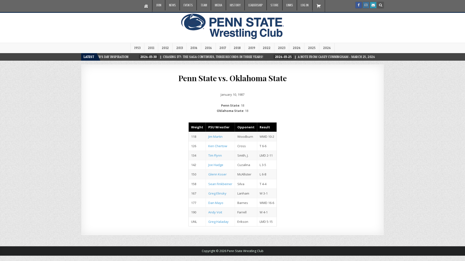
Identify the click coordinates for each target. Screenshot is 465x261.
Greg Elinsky (217, 193)
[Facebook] (359, 5)
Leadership (255, 5)
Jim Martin (215, 136)
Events (188, 5)
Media (218, 5)
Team (204, 5)
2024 (297, 48)
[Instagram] (366, 5)
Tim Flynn (215, 155)
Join (158, 5)
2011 (151, 48)
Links (289, 5)
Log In (305, 5)
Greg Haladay (218, 221)
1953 (137, 48)
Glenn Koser (217, 174)
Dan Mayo (215, 203)
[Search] (380, 5)
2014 (193, 48)
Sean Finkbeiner (220, 184)
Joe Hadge (215, 165)
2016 (208, 48)
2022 (267, 48)
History (235, 5)
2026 (327, 48)
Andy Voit (215, 212)
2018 (237, 48)
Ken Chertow (217, 146)
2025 (312, 48)
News (172, 5)
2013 (179, 48)
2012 (165, 48)
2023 (281, 48)
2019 (251, 48)
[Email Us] (373, 5)
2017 (222, 48)
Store (275, 5)
